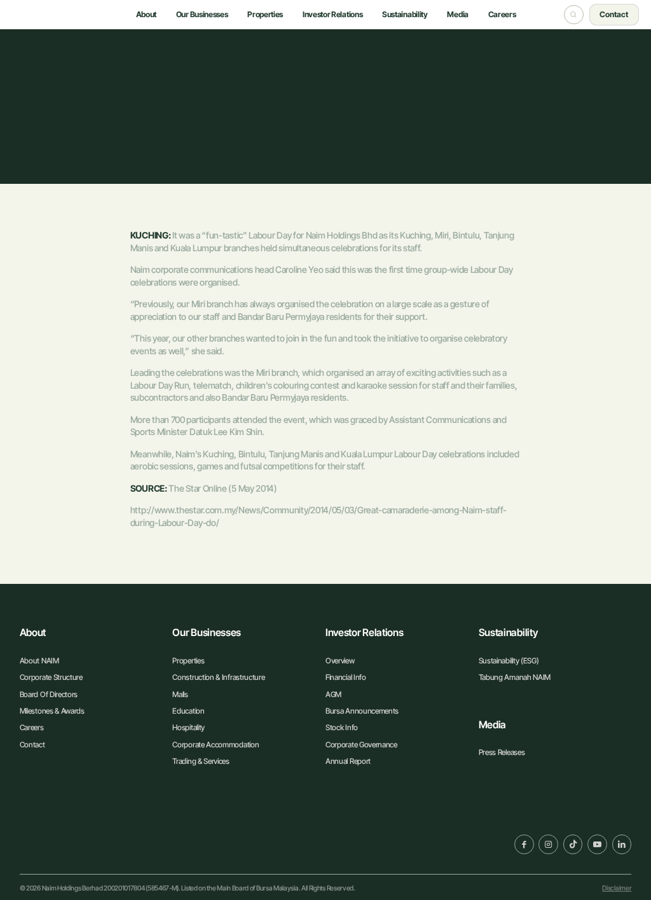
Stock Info (342, 727)
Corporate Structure (51, 677)
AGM (333, 694)
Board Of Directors (49, 694)
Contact (32, 744)
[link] (70, 842)
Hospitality (188, 727)
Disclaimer (616, 888)
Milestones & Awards (52, 711)
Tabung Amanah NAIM (515, 677)
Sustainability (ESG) (509, 660)
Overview (340, 660)
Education (188, 711)
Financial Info (346, 677)
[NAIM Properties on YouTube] (597, 844)
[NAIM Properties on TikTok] (573, 844)
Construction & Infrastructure (218, 677)
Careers (32, 727)
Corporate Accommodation (215, 744)
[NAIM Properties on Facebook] (524, 844)
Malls (180, 694)
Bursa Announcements (362, 711)
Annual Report (348, 761)
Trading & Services (200, 761)
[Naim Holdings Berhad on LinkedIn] (622, 844)
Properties (188, 660)
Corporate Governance (361, 744)
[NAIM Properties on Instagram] (548, 844)
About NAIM (39, 660)
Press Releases (502, 752)
